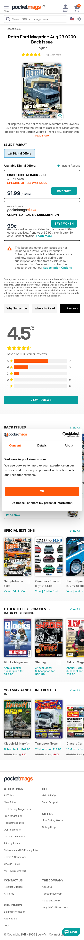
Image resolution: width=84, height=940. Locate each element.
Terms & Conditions (15, 857)
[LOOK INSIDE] (42, 117)
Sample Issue (13, 581)
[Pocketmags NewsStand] (25, 8)
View (7, 591)
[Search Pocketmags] (8, 19)
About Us (47, 886)
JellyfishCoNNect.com (55, 907)
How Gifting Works (52, 820)
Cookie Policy (12, 863)
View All (75, 427)
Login (7, 925)
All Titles (9, 795)
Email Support (50, 802)
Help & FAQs (49, 795)
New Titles (10, 802)
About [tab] (69, 445)
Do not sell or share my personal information (42, 502)
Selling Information (14, 911)
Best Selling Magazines (17, 809)
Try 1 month (64, 223)
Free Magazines (13, 815)
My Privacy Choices (15, 870)
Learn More (44, 236)
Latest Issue (14, 28)
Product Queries (13, 886)
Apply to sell (11, 918)
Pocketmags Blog (14, 822)
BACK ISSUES (15, 427)
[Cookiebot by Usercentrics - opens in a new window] (62, 434)
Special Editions (19, 530)
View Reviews (41, 399)
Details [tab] (42, 445)
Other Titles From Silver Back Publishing (27, 609)
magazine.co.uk (51, 900)
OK (42, 491)
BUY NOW (64, 191)
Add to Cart (20, 591)
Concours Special (47, 581)
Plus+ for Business (14, 836)
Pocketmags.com (52, 893)
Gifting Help (49, 827)
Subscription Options (57, 267)
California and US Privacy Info (21, 850)
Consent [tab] (15, 445)
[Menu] (6, 7)
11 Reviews (53, 55)
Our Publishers (12, 829)
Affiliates (9, 893)
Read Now (13, 515)
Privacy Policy (12, 843)
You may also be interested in (30, 690)
